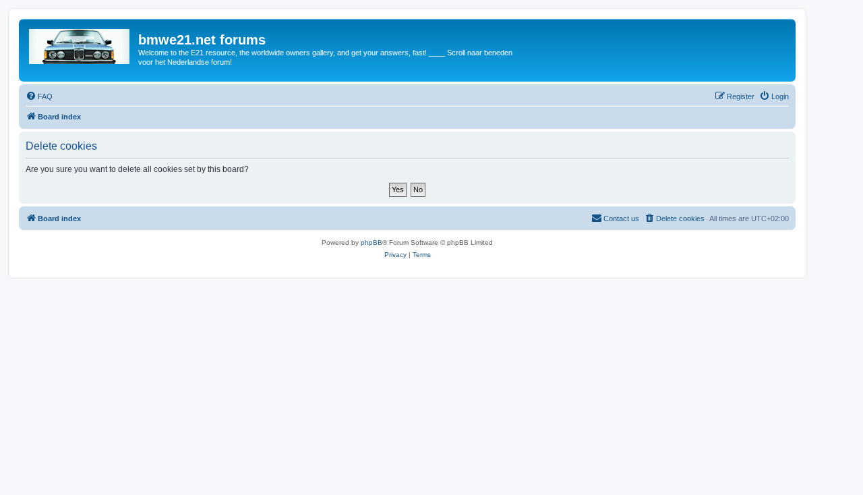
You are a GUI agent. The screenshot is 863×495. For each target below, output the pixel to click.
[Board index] (80, 43)
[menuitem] (39, 96)
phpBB (371, 242)
